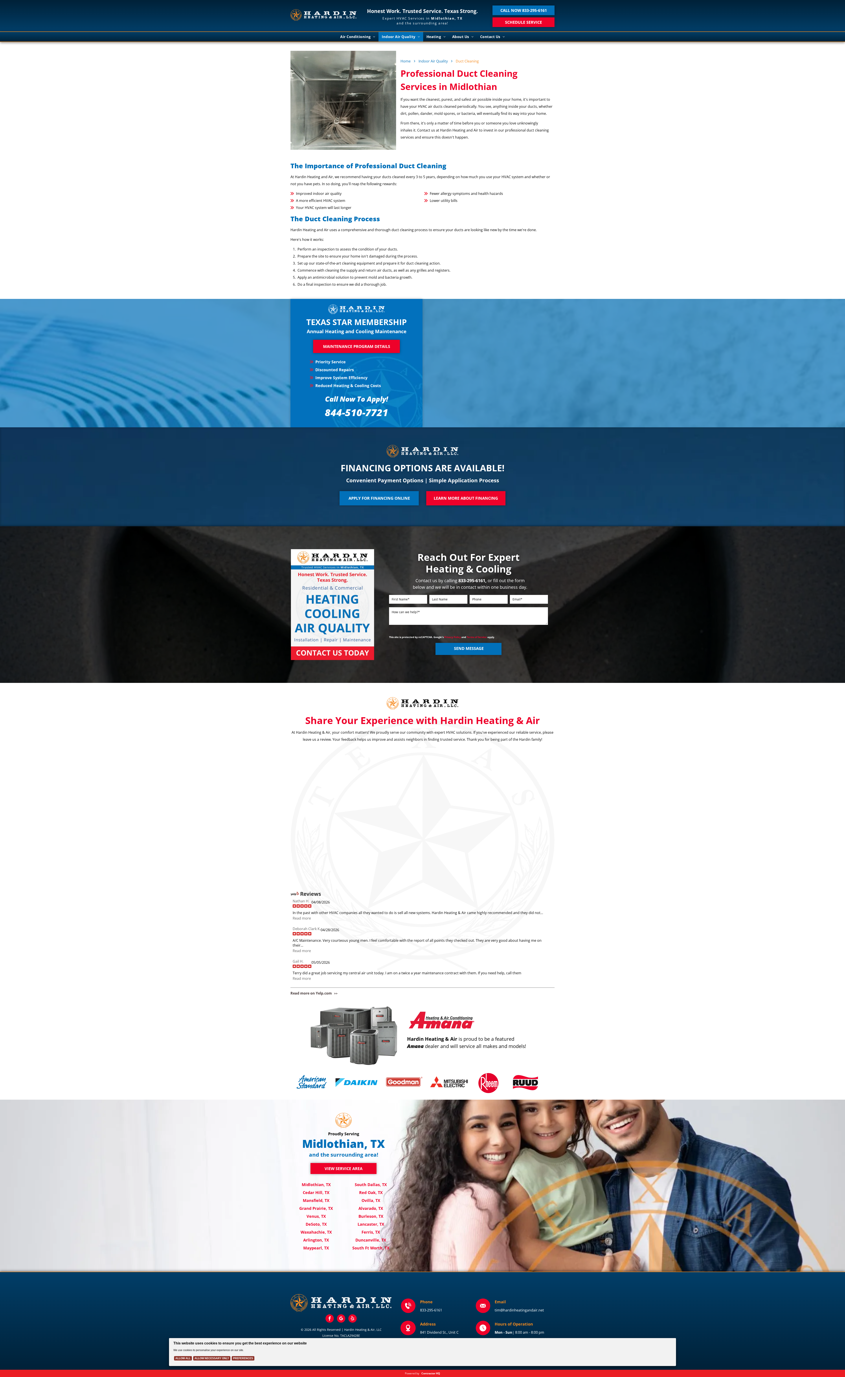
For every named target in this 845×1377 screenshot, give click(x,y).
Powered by (412, 1373)
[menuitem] (357, 37)
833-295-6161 (431, 1310)
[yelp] (352, 1319)
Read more (302, 918)
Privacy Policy (452, 637)
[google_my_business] (341, 1319)
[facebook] (329, 1319)
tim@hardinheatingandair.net (519, 1310)
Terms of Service (477, 637)
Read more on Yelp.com (311, 993)
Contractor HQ (430, 1373)
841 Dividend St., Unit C (439, 1332)
